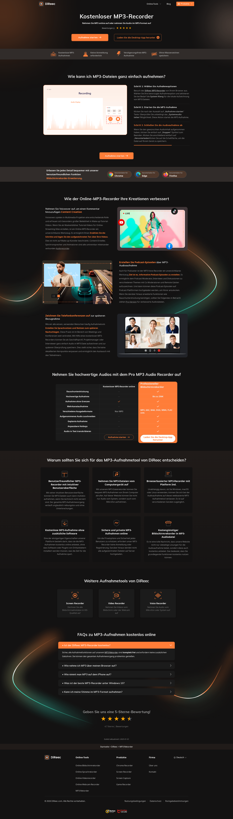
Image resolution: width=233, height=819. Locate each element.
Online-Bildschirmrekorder (88, 765)
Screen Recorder (124, 771)
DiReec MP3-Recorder (155, 90)
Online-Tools (152, 4)
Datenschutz (155, 801)
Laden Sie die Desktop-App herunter (136, 37)
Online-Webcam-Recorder (87, 784)
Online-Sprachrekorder (86, 771)
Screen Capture (123, 778)
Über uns (153, 765)
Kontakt (152, 771)
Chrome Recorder (124, 765)
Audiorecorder (62, 248)
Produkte (185, 3)
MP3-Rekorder (111, 652)
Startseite (104, 746)
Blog (169, 4)
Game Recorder (123, 784)
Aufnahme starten (88, 37)
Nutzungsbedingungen (135, 801)
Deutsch (180, 757)
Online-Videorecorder (86, 778)
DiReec (114, 746)
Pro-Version (131, 301)
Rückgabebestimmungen (176, 801)
